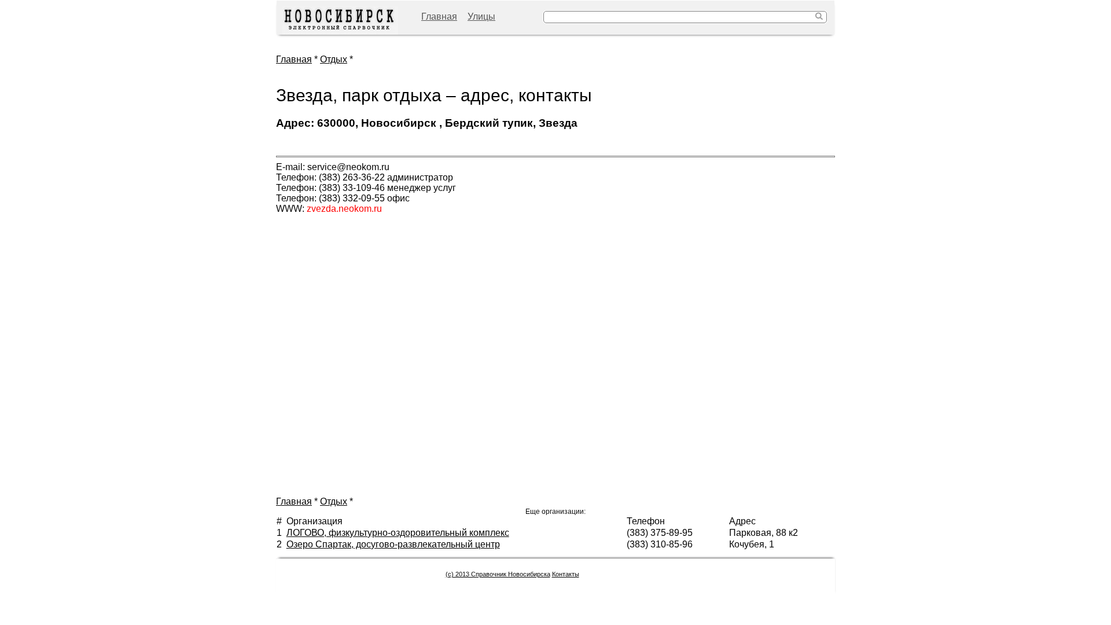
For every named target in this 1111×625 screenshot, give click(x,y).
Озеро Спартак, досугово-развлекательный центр (393, 544)
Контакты (565, 574)
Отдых (333, 59)
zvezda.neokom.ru (344, 209)
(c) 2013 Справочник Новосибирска (498, 574)
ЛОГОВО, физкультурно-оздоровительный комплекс (397, 533)
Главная (439, 16)
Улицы (481, 16)
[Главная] (340, 20)
